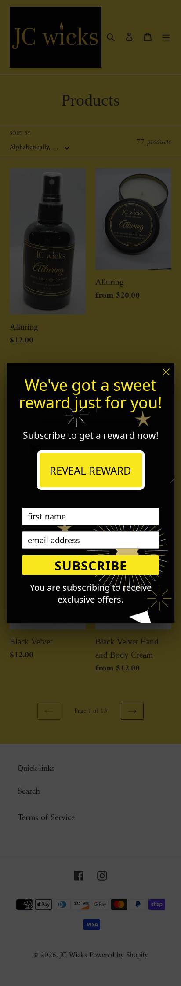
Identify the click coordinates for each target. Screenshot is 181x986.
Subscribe (90, 565)
